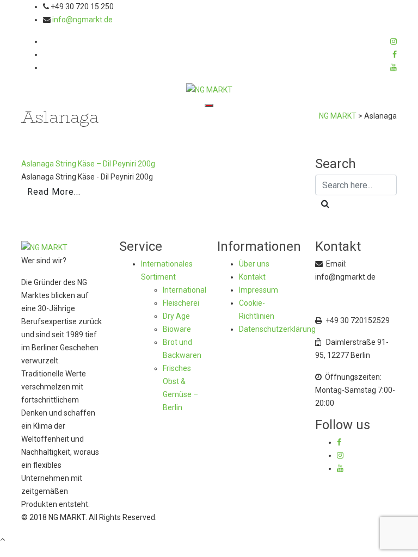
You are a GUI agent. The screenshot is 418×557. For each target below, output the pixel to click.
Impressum (258, 290)
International (184, 290)
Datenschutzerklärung (277, 329)
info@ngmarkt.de (82, 19)
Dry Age (176, 316)
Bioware (177, 329)
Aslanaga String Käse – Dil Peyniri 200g (88, 163)
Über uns (254, 263)
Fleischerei (181, 303)
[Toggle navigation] (209, 105)
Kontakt (252, 277)
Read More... (54, 192)
